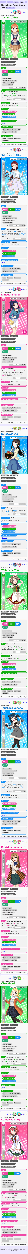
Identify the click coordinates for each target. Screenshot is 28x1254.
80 (24, 87)
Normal (4, 138)
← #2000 (10, 150)
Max (24, 99)
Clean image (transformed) (8, 64)
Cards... (3, 2)
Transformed (10, 138)
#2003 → (24, 289)
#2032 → (24, 1114)
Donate (21, 2)
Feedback (16, 2)
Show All (4, 123)
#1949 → (24, 842)
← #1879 (10, 428)
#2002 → (24, 150)
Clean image (14, 59)
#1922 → (24, 702)
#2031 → (24, 565)
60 (22, 87)
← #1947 (10, 842)
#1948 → (24, 12)
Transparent (4, 59)
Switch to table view (10, 7)
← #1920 (10, 702)
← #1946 (10, 12)
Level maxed (5, 140)
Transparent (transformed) (8, 61)
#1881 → (24, 428)
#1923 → (24, 978)
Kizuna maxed (17, 138)
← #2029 (10, 565)
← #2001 (10, 289)
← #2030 (10, 1114)
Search (10, 2)
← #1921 (10, 978)
